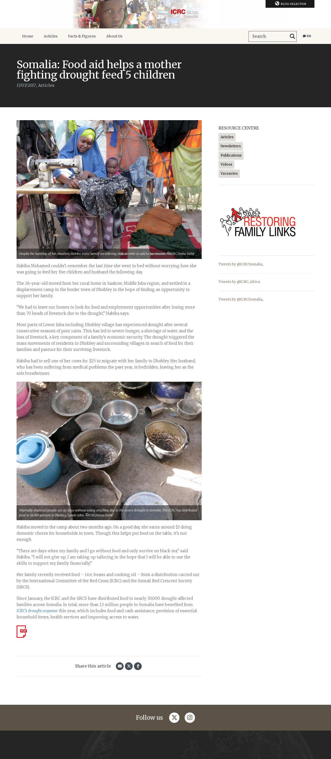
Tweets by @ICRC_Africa (239, 282)
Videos (226, 164)
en (308, 36)
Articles (50, 36)
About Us (114, 36)
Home (27, 36)
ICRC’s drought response (37, 610)
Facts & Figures (82, 36)
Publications (231, 155)
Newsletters (231, 146)
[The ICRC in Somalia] (165, 14)
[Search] (292, 36)
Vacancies (229, 173)
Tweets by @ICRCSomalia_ (241, 264)
